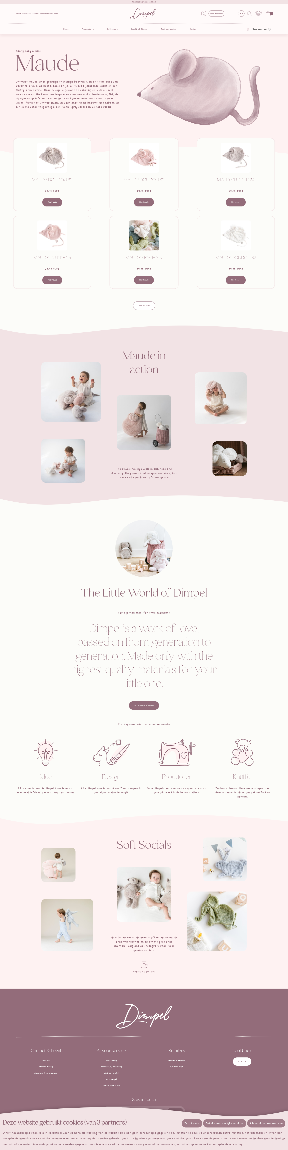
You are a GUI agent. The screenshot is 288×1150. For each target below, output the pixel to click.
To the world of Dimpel (144, 705)
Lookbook (242, 1061)
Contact (194, 29)
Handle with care (111, 1085)
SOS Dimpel (111, 1079)
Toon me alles (144, 305)
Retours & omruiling (111, 1066)
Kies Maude (52, 202)
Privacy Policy (46, 1066)
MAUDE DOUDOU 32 (52, 180)
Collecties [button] (112, 29)
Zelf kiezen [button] (192, 1123)
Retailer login (176, 1066)
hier (142, 2)
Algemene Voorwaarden (45, 1073)
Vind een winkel (111, 1073)
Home (65, 29)
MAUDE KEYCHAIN (144, 258)
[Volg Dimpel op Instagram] (144, 964)
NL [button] (241, 13)
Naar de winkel (216, 13)
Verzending (111, 1060)
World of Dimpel (139, 29)
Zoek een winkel (168, 29)
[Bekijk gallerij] (71, 392)
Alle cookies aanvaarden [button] (266, 1123)
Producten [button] (87, 29)
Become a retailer (176, 1060)
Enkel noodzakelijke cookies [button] (225, 1123)
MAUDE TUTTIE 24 (235, 180)
